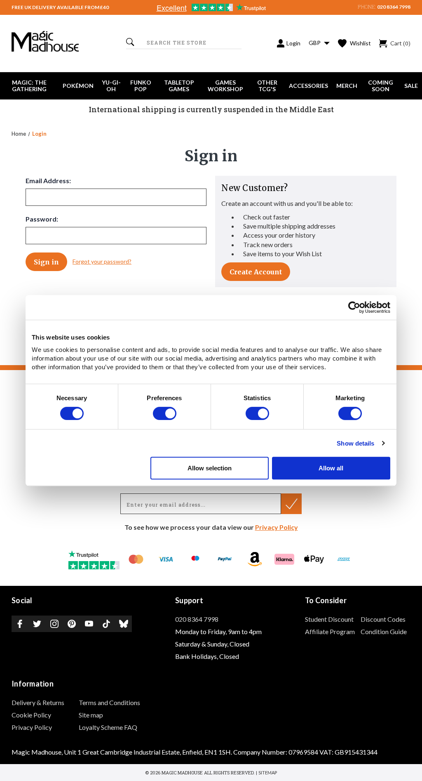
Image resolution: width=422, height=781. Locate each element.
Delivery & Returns (38, 702)
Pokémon (78, 85)
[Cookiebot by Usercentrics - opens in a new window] (354, 307)
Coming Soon (380, 85)
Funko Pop (140, 85)
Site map (91, 715)
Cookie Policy (31, 715)
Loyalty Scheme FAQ (108, 727)
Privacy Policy (276, 527)
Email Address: (48, 180)
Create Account (256, 272)
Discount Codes (383, 619)
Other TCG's (267, 85)
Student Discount (329, 619)
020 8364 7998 (393, 7)
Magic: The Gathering (29, 85)
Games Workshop (225, 85)
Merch (346, 85)
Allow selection (210, 468)
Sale (411, 85)
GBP (315, 42)
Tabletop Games (179, 85)
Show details (355, 443)
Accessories (308, 85)
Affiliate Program (330, 631)
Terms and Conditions (109, 702)
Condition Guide (384, 631)
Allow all (331, 468)
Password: (42, 219)
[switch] (164, 413)
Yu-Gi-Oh (111, 85)
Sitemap (267, 772)
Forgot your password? (102, 261)
